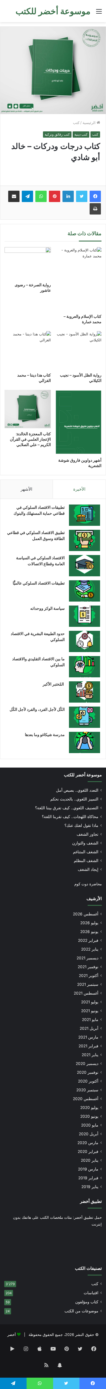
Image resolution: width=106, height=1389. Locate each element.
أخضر (11, 1334)
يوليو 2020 (89, 1107)
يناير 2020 (89, 1160)
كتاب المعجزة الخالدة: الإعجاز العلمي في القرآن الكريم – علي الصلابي (30, 439)
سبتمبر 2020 (87, 1090)
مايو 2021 (90, 1019)
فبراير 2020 (88, 1151)
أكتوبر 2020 (88, 1081)
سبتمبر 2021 (87, 984)
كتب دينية (81, 134)
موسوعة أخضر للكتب (83, 774)
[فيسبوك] (95, 196)
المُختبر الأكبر (54, 684)
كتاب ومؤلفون (86, 1302)
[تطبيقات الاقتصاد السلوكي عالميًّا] (84, 591)
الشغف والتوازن (85, 843)
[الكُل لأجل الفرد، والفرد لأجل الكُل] (84, 717)
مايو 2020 (89, 1125)
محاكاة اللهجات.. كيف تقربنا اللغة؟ (70, 816)
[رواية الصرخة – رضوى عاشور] (28, 263)
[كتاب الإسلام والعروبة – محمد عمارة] (78, 279)
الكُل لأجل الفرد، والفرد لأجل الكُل (37, 709)
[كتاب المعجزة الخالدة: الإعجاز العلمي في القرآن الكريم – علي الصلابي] (28, 409)
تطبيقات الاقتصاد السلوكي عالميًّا (39, 583)
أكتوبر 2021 (88, 975)
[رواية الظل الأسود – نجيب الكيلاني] (78, 350)
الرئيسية (90, 122)
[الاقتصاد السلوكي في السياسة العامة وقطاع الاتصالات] (84, 565)
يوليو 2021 (89, 1002)
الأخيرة (79, 489)
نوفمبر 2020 (87, 1072)
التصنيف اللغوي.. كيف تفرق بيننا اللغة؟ (66, 808)
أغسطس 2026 (85, 914)
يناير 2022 (89, 949)
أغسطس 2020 (85, 1098)
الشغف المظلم (86, 860)
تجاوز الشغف (87, 834)
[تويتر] (81, 196)
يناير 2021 (90, 1054)
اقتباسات (91, 1293)
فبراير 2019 (88, 1178)
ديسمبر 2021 (87, 958)
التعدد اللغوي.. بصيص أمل (77, 790)
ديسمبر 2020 (87, 1063)
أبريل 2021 (89, 1028)
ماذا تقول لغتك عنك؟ (81, 825)
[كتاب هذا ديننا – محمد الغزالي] (28, 350)
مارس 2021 (88, 1037)
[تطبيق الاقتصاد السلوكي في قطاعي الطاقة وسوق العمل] (84, 540)
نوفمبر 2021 (88, 966)
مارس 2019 (88, 1169)
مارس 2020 (87, 1142)
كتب (76, 122)
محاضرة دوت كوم (88, 884)
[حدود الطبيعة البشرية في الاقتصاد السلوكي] (84, 641)
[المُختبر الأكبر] (84, 692)
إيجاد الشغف (88, 869)
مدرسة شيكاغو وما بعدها (45, 734)
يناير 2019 (89, 1186)
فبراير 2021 (88, 1046)
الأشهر (26, 489)
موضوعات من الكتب (81, 1311)
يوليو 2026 (89, 923)
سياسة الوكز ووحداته (47, 608)
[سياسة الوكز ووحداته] (84, 616)
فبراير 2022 (88, 940)
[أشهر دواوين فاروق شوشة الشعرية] (78, 422)
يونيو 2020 (89, 1116)
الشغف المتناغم (85, 852)
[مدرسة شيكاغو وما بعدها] (84, 742)
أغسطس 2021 (86, 993)
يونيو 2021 (89, 1010)
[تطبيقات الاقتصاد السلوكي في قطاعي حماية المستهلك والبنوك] (84, 515)
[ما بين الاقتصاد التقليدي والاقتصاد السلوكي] (84, 666)
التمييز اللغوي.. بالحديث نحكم (74, 799)
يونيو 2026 (89, 931)
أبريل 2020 (88, 1134)
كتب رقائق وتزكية (57, 134)
